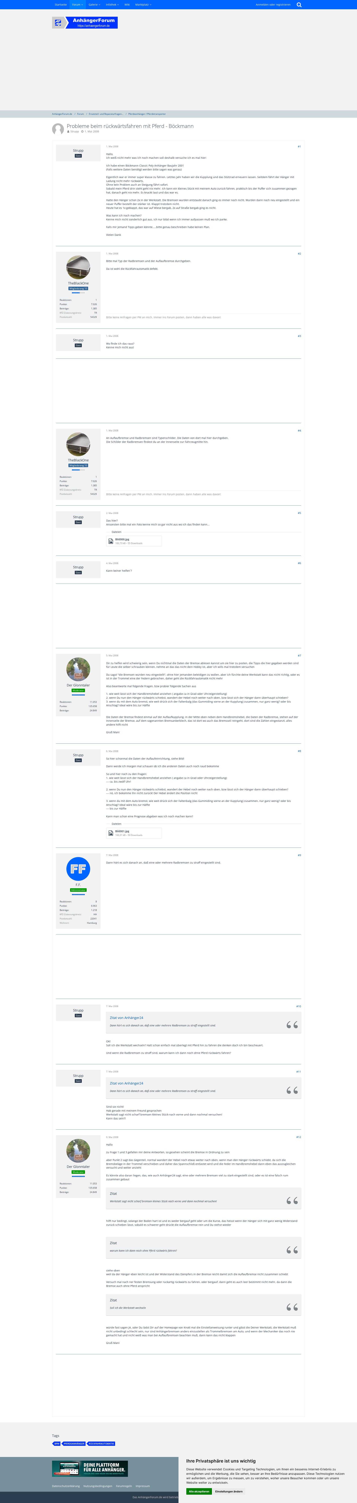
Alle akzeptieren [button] (199, 1491)
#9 (299, 855)
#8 (299, 751)
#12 (298, 1137)
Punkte (63, 304)
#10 (298, 1006)
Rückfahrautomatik (101, 1443)
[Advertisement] (178, 73)
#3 (299, 336)
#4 (299, 430)
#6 (299, 563)
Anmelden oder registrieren (273, 4)
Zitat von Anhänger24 (126, 1017)
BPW (56, 1443)
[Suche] (299, 4)
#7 (299, 655)
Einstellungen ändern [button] (229, 1491)
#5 (299, 513)
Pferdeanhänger (74, 1443)
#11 (298, 1071)
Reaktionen (65, 300)
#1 (299, 146)
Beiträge (64, 308)
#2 (299, 253)
